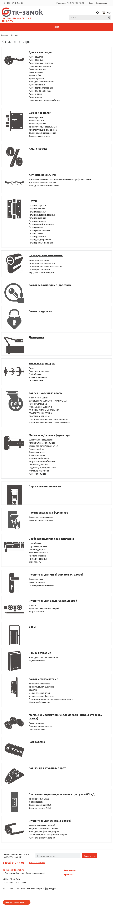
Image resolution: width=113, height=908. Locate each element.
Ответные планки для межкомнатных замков (51, 699)
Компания (70, 870)
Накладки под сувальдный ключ (44, 100)
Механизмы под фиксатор (41, 696)
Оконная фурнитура (38, 464)
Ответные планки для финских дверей (48, 834)
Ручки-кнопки (35, 94)
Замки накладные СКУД (40, 805)
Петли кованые (36, 380)
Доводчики (36, 337)
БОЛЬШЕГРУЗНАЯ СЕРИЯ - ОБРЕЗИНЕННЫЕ (49, 422)
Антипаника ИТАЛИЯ (42, 174)
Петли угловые (36, 227)
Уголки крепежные (38, 377)
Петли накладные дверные (42, 215)
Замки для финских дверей (42, 825)
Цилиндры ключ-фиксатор (42, 263)
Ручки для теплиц (37, 69)
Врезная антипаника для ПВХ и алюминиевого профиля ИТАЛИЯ (60, 179)
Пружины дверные (38, 546)
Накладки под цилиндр (40, 66)
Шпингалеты (35, 562)
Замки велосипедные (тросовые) (51, 284)
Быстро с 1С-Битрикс (14, 902)
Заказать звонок (37, 862)
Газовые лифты (36, 449)
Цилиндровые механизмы (46, 255)
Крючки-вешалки (37, 455)
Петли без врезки (37, 205)
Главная (4, 35)
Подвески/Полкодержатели (42, 467)
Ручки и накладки (40, 52)
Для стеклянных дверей (41, 440)
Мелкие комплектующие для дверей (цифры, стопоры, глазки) (65, 716)
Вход (91, 3)
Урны (32, 626)
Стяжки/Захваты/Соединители (44, 446)
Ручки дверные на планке (41, 63)
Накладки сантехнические (41, 81)
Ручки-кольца (35, 97)
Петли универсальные (39, 230)
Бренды (68, 874)
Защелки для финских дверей (43, 828)
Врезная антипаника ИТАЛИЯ (42, 182)
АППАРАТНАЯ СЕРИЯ (38, 398)
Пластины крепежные (39, 371)
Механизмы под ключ (39, 693)
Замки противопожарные (41, 517)
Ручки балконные (37, 85)
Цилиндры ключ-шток (39, 269)
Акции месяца (38, 148)
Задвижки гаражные (39, 552)
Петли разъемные (37, 221)
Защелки (33, 690)
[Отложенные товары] (97, 12)
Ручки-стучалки (36, 78)
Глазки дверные (36, 723)
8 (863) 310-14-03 (13, 3)
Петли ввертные (37, 208)
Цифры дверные (37, 729)
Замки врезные (36, 117)
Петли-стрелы (36, 233)
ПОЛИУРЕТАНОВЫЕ (38, 404)
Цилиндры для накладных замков (45, 266)
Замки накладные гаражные (42, 133)
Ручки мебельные (37, 474)
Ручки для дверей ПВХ (40, 91)
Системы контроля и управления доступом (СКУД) (62, 794)
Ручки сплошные (37, 582)
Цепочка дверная (37, 549)
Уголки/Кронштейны (39, 471)
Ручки (31, 368)
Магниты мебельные (39, 458)
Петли (33, 200)
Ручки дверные (36, 60)
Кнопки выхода (36, 802)
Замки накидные (37, 452)
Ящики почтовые (40, 652)
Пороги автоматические (45, 486)
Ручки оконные (36, 72)
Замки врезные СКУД (39, 799)
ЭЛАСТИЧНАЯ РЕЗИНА (39, 416)
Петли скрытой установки (41, 224)
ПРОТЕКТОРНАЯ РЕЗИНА (40, 413)
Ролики (32, 605)
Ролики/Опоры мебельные (42, 443)
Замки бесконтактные (39, 684)
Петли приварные (37, 218)
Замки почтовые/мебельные (43, 127)
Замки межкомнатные (39, 136)
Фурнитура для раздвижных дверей (53, 600)
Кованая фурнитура (42, 363)
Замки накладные (37, 123)
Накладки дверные (38, 559)
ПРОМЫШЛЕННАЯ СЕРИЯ (40, 407)
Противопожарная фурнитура (48, 512)
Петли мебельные (37, 212)
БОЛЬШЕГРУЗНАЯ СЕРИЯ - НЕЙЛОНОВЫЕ (48, 419)
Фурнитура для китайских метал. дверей (56, 574)
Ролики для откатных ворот (47, 767)
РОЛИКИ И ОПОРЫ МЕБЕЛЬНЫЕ (44, 410)
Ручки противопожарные (41, 88)
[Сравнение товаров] (91, 12)
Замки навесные (36, 120)
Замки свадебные (40, 311)
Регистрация (101, 3)
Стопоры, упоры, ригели (40, 726)
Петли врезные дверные (41, 243)
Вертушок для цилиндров (41, 272)
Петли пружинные (37, 236)
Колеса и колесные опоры (45, 393)
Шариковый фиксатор (39, 702)
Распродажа (37, 741)
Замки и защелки (40, 112)
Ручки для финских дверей (42, 838)
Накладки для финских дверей (44, 831)
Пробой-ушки (35, 374)
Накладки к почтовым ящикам (43, 657)
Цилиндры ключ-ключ (39, 260)
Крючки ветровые (37, 556)
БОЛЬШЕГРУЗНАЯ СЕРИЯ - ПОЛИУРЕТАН (48, 401)
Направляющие (36, 611)
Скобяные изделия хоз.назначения (51, 538)
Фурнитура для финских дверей (50, 820)
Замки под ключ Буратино (41, 687)
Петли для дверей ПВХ (40, 239)
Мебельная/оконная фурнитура (49, 435)
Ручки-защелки (36, 57)
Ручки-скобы (35, 75)
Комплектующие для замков (43, 130)
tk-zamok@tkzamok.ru (13, 870)
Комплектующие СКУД (40, 808)
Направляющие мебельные (42, 461)
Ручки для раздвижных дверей (44, 608)
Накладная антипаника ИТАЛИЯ (44, 185)
